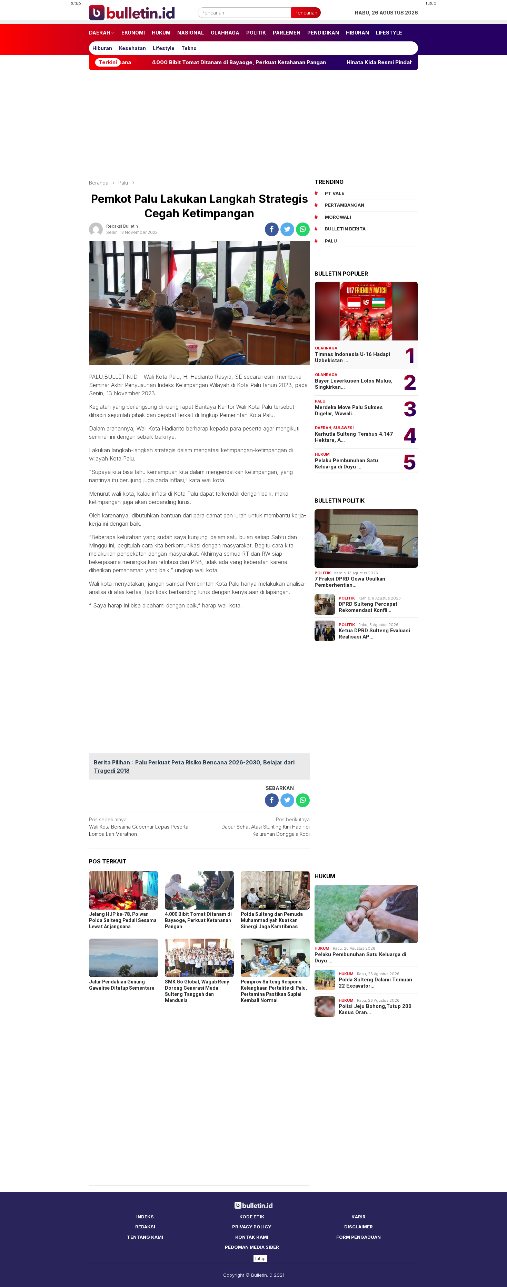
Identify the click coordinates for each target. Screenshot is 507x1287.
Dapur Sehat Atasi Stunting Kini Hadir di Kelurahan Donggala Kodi (265, 826)
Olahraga (326, 348)
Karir (358, 1216)
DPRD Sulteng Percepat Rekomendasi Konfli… (368, 607)
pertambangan (344, 205)
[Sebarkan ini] (272, 229)
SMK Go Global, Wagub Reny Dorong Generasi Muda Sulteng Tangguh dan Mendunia (197, 991)
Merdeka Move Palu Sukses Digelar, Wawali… (349, 410)
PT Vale (334, 193)
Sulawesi (343, 427)
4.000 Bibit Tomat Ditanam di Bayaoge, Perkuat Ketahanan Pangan (193, 62)
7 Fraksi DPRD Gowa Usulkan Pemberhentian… (350, 582)
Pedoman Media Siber (252, 1247)
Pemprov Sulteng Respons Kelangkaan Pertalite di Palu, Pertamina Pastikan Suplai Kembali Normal (274, 991)
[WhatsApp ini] (303, 229)
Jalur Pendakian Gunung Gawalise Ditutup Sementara (122, 985)
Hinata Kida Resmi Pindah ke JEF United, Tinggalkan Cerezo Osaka (387, 62)
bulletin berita (345, 228)
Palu (320, 401)
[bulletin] (132, 12)
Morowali (338, 217)
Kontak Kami (251, 1237)
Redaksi (145, 1226)
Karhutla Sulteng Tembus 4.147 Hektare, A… (354, 437)
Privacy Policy (251, 1226)
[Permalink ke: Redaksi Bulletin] (96, 228)
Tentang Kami (145, 1237)
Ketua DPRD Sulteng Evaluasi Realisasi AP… (374, 633)
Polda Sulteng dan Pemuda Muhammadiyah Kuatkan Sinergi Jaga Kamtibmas (272, 920)
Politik (323, 573)
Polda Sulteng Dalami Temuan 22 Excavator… (375, 983)
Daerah (323, 427)
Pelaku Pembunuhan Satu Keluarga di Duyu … (346, 463)
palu (331, 241)
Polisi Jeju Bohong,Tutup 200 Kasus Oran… (375, 1009)
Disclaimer (358, 1226)
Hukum (322, 454)
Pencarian (306, 13)
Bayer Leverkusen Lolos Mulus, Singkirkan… (353, 384)
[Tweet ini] (287, 229)
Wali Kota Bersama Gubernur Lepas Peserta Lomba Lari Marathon (138, 826)
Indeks (145, 1216)
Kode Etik (252, 1216)
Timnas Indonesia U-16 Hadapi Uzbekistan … (352, 357)
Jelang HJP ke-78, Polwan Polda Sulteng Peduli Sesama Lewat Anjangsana (123, 920)
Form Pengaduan (358, 1237)
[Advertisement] (55, 103)
